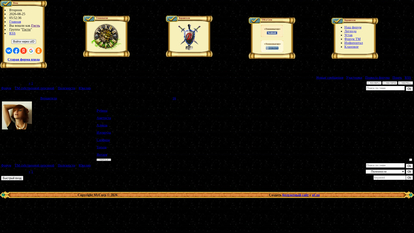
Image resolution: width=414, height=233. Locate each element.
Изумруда (104, 132)
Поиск (397, 77)
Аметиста (104, 118)
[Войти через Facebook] (16, 50)
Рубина (102, 110)
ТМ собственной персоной (34, 88)
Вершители (48, 98)
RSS (12, 33)
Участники (354, 77)
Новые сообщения (329, 77)
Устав (348, 35)
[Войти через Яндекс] (23, 50)
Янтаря (102, 154)
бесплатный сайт (295, 195)
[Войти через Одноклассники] (38, 50)
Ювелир (85, 88)
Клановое (351, 47)
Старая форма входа (24, 59)
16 (174, 98)
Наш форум (352, 27)
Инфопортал (353, 43)
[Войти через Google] (31, 50)
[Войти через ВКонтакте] (9, 50)
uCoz (316, 195)
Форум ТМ (352, 39)
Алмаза (102, 125)
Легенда (350, 31)
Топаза (102, 147)
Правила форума (377, 77)
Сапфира (103, 140)
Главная (15, 22)
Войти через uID (23, 41)
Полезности (66, 88)
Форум (6, 88)
